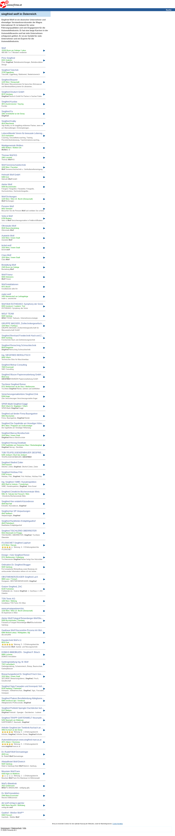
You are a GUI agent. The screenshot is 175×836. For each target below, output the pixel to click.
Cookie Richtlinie (117, 823)
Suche (168, 10)
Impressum (5, 828)
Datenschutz (16, 828)
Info (24, 828)
